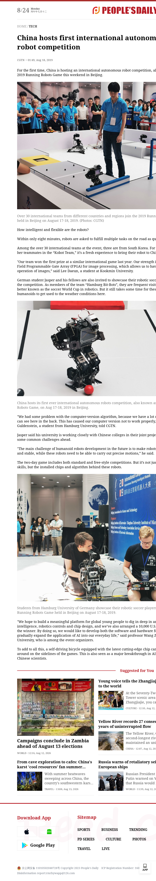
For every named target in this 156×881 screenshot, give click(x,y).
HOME (22, 26)
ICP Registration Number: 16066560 (124, 868)
